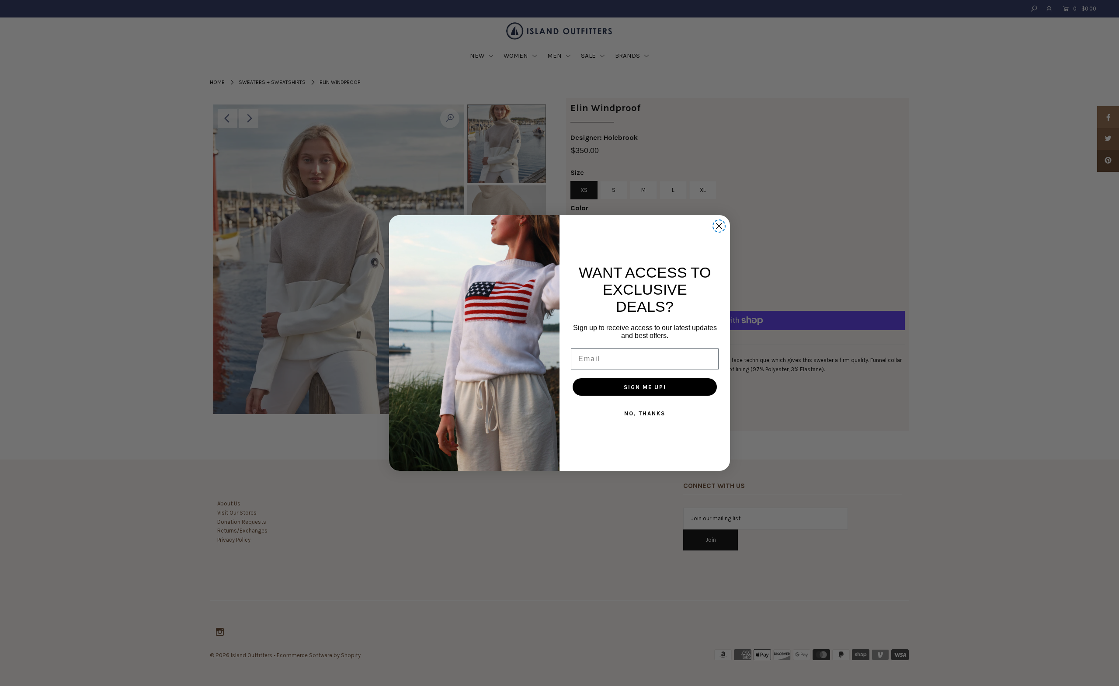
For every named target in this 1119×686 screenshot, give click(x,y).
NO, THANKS (644, 413)
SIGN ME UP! (645, 387)
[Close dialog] (719, 226)
